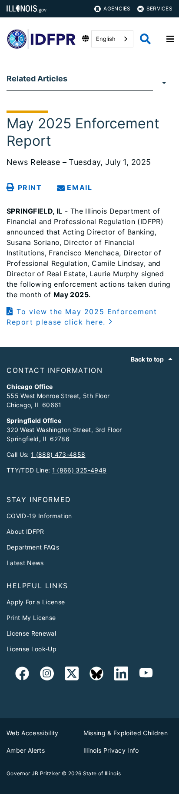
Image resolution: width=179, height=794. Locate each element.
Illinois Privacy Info (111, 750)
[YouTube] (146, 675)
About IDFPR (25, 531)
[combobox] (112, 38)
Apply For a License (36, 602)
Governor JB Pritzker (33, 773)
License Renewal (31, 633)
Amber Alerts (26, 750)
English (106, 38)
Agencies (116, 8)
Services (159, 8)
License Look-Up (31, 649)
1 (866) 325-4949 (79, 470)
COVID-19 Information (39, 515)
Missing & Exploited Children (125, 733)
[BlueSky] (96, 675)
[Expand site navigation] (170, 39)
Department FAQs (33, 547)
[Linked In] (121, 675)
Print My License (31, 617)
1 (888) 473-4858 (58, 454)
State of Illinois (102, 773)
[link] (22, 675)
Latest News (25, 562)
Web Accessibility (33, 733)
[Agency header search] (145, 39)
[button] (89, 316)
